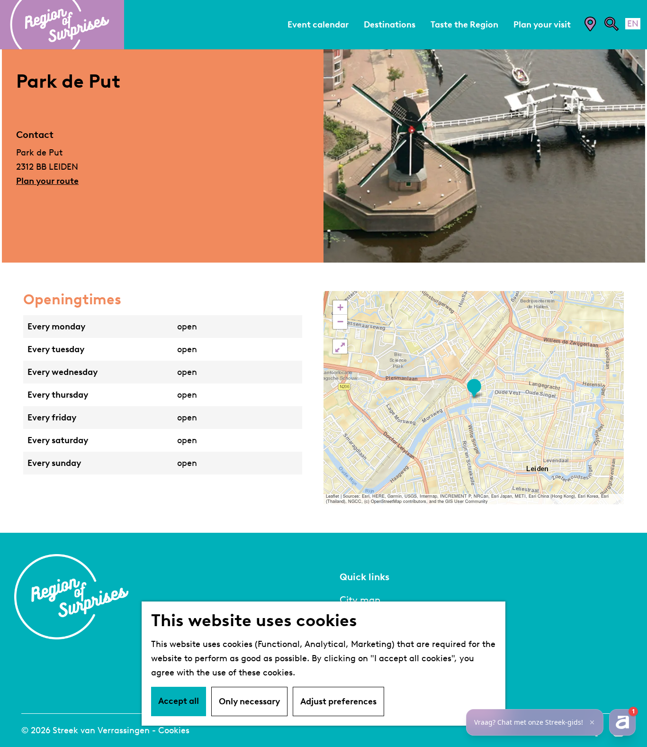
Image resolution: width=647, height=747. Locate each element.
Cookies (173, 730)
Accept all (178, 701)
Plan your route (47, 181)
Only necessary (249, 701)
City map (360, 599)
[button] (474, 388)
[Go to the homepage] (62, 24)
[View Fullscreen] (340, 346)
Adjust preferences (338, 701)
